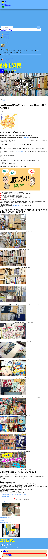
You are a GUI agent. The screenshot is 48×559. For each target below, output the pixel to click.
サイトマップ (6, 545)
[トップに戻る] (0, 558)
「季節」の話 (6, 59)
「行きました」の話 (8, 58)
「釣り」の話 (6, 56)
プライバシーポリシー (8, 544)
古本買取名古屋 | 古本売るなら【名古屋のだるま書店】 (14, 494)
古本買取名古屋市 (6, 496)
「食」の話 (5, 60)
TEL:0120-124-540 (26, 137)
